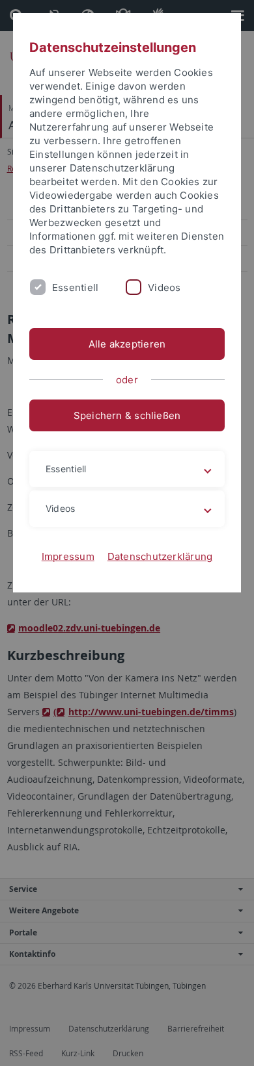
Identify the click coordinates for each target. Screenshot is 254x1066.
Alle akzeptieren (127, 344)
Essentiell (75, 287)
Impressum (68, 556)
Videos (164, 287)
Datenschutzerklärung (160, 556)
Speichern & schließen (127, 415)
